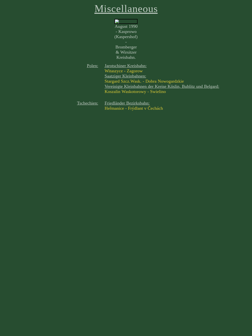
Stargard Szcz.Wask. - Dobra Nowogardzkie (144, 81)
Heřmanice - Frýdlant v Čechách (134, 108)
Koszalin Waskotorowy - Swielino (135, 91)
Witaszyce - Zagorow (124, 70)
